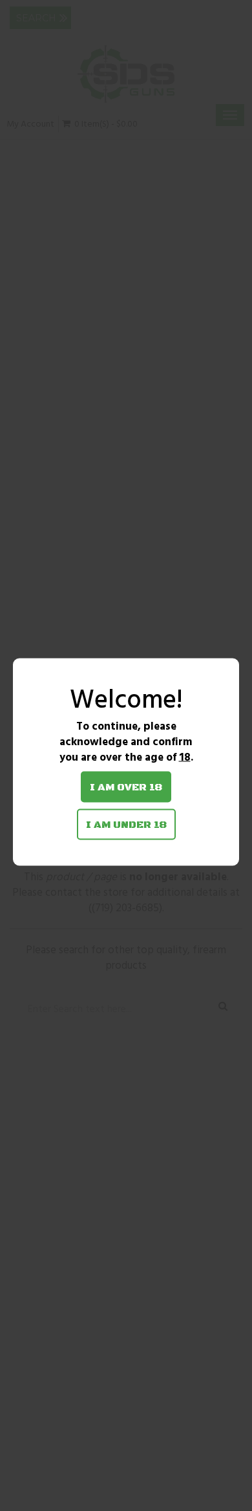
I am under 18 (126, 824)
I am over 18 (126, 787)
